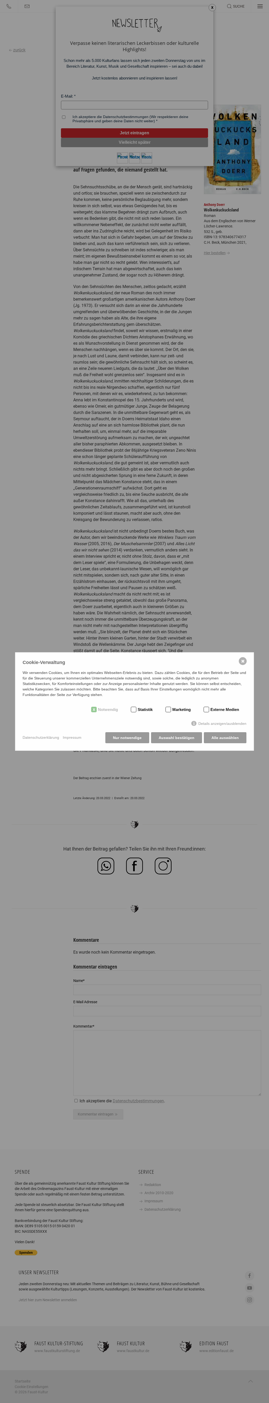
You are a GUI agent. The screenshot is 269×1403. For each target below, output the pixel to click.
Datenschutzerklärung (41, 737)
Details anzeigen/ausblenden (222, 723)
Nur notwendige (127, 738)
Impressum (72, 737)
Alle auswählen (225, 738)
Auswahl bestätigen (176, 738)
